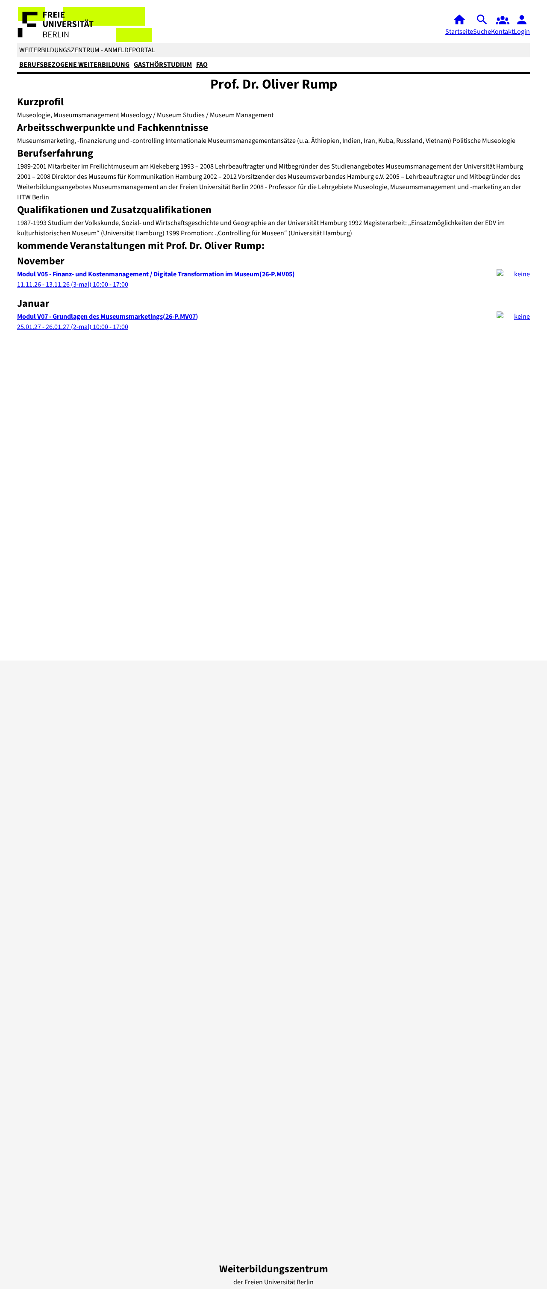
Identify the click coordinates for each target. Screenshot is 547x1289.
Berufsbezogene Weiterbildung (74, 64)
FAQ (202, 64)
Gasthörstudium (163, 64)
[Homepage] (85, 24)
